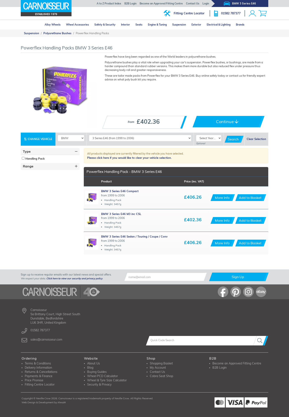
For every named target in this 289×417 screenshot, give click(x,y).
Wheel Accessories (77, 24)
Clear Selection (256, 139)
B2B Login (130, 3)
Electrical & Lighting (218, 24)
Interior (125, 24)
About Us (93, 363)
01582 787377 (231, 13)
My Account (158, 367)
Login (205, 3)
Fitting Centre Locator (189, 13)
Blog (90, 367)
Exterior (196, 24)
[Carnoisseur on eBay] (261, 291)
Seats (138, 24)
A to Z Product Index (109, 3)
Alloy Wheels (53, 24)
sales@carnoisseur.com (46, 339)
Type (27, 151)
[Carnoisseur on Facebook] (223, 291)
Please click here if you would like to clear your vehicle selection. (129, 157)
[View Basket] (262, 13)
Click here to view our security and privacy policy (74, 278)
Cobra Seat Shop (161, 376)
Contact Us (192, 3)
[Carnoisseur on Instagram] (248, 291)
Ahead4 (62, 402)
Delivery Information (38, 367)
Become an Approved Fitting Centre (161, 3)
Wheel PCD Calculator (102, 376)
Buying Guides (97, 372)
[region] (50, 158)
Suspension (179, 24)
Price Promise (34, 380)
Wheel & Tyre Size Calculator (107, 380)
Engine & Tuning (157, 24)
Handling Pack (35, 158)
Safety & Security (105, 24)
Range (28, 166)
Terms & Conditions (38, 363)
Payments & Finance (38, 376)
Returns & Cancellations (41, 372)
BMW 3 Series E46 (244, 3)
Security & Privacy (99, 384)
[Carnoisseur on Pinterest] (235, 291)
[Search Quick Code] (260, 340)
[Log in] (252, 13)
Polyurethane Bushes (57, 33)
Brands (240, 24)
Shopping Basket (161, 363)
